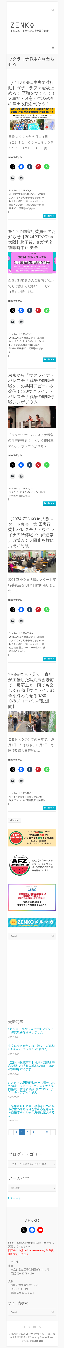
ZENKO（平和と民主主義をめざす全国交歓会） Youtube (34, 1327)
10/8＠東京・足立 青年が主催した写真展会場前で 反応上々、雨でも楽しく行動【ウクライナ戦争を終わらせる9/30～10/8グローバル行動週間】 (31, 690)
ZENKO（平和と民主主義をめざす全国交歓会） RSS (39, 1327)
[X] (24, 1230)
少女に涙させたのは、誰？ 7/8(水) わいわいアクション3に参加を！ (31, 1047)
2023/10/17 (27, 793)
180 (46, 1132)
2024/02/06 (27, 633)
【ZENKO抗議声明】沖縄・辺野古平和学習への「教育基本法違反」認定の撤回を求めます (31, 1066)
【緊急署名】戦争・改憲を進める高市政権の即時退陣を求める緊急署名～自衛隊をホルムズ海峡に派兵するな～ (31, 1110)
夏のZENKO (24, 647)
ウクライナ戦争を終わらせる (26, 197)
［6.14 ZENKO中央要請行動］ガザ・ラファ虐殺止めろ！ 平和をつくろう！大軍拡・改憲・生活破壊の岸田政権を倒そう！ (31, 93)
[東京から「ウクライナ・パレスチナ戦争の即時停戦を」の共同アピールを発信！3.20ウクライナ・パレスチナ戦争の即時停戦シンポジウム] (32, 417)
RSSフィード (14, 1198)
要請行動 (36, 204)
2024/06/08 (27, 190)
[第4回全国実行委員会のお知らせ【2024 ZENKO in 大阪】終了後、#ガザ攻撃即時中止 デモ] (32, 262)
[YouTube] (40, 1230)
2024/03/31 (27, 334)
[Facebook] (32, 1230)
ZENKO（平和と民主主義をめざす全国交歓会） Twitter (29, 1327)
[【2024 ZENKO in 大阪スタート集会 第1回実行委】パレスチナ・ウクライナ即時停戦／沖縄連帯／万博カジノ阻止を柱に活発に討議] (32, 561)
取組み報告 (28, 344)
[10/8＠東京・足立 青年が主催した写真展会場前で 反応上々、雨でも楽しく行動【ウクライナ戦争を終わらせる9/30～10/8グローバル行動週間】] (32, 721)
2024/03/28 (27, 488)
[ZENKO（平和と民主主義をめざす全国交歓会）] (30, 28)
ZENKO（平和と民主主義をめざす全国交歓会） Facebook (24, 1327)
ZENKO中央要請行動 (19, 193)
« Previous (14, 820)
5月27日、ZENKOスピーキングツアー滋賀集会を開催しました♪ (31, 1030)
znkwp (15, 190)
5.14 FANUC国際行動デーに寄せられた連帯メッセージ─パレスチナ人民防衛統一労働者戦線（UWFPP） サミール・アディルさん (31, 1087)
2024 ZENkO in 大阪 (18, 337)
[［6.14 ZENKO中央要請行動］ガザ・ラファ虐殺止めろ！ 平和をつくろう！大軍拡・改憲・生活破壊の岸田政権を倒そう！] (32, 119)
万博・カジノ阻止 (32, 201)
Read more (49, 215)
